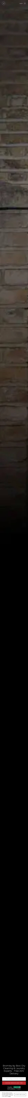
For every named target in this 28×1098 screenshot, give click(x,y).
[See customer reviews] (14, 1087)
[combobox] (14, 1079)
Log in (21, 3)
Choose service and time (14, 1082)
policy (9, 1096)
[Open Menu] (25, 3)
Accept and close (20, 1094)
